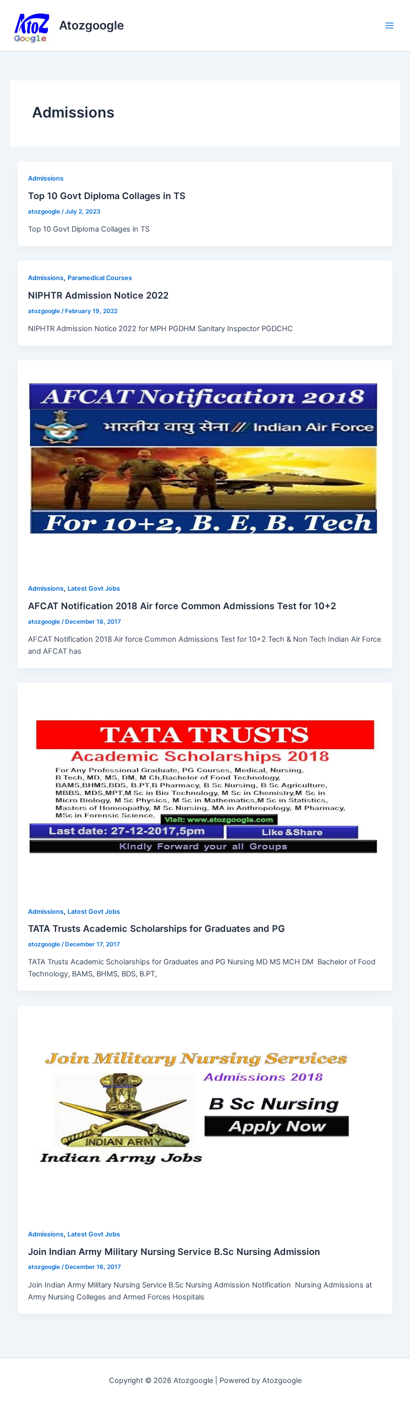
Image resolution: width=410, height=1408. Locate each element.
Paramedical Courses (100, 278)
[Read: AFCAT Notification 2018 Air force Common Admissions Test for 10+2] (205, 465)
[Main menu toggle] (389, 25)
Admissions (46, 178)
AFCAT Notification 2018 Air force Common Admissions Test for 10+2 (182, 605)
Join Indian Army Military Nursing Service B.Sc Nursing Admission (174, 1251)
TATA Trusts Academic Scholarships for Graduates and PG (156, 928)
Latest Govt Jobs (94, 588)
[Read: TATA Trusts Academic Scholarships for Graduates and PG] (205, 788)
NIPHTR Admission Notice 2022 (98, 295)
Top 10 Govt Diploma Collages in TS (107, 195)
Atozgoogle (91, 25)
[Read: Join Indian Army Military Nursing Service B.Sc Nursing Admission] (205, 1110)
